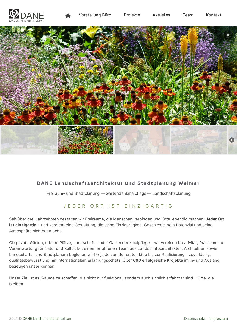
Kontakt (213, 14)
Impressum (218, 318)
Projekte (132, 14)
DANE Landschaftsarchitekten (47, 318)
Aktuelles (161, 14)
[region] (118, 90)
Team (188, 14)
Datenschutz (194, 318)
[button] (228, 35)
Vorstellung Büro (95, 14)
